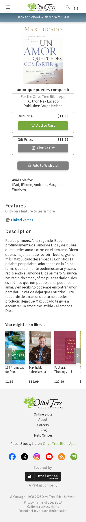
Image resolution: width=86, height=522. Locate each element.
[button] (68, 7)
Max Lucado (49, 101)
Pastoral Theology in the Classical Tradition (65, 373)
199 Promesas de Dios (14, 369)
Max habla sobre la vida (37, 369)
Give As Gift (45, 148)
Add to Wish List (45, 165)
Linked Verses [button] (22, 220)
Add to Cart (45, 125)
